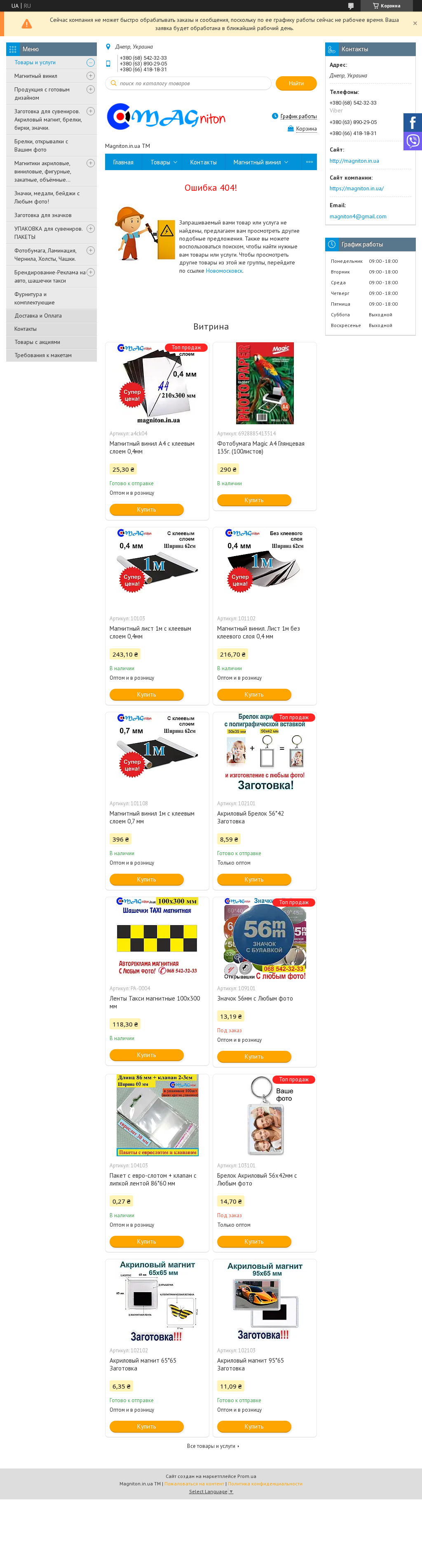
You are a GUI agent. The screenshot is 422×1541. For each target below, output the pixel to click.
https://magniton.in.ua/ (357, 188)
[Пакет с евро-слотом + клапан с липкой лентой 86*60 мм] (157, 1115)
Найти (296, 83)
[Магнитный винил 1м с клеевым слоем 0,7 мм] (157, 753)
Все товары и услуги (211, 1446)
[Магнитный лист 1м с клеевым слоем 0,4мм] (157, 568)
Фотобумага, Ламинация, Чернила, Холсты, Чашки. (45, 254)
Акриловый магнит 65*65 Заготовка (143, 1364)
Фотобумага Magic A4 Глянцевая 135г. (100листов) (261, 447)
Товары (160, 162)
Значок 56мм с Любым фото (255, 998)
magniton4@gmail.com (358, 216)
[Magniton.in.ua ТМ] (177, 116)
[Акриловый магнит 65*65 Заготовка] (157, 1300)
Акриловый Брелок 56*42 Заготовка (250, 817)
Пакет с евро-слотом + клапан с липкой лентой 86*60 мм (153, 1179)
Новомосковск (224, 270)
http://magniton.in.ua (354, 160)
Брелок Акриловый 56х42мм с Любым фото (257, 1179)
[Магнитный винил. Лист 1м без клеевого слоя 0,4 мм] (264, 568)
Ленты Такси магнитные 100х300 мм (155, 1002)
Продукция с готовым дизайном (42, 93)
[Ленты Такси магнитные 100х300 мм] (157, 938)
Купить (146, 509)
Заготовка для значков (43, 215)
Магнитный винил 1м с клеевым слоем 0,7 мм (152, 817)
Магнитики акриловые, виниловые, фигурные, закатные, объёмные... (42, 171)
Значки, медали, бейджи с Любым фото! (47, 197)
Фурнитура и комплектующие (34, 298)
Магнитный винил (35, 76)
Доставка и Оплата (38, 315)
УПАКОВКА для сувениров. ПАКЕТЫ (48, 233)
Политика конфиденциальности (265, 1483)
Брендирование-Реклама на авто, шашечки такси (50, 276)
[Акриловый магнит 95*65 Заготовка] (264, 1300)
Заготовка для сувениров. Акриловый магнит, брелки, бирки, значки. (48, 119)
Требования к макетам (43, 355)
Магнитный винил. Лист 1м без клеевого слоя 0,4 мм (258, 632)
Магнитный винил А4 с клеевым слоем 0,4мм (152, 447)
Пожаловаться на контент (194, 1483)
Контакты (25, 328)
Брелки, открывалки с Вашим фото (41, 145)
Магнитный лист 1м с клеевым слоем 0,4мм (150, 632)
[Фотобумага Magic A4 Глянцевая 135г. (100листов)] (264, 383)
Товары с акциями (37, 342)
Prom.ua (246, 1476)
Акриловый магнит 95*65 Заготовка (250, 1364)
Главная (123, 162)
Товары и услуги (35, 62)
